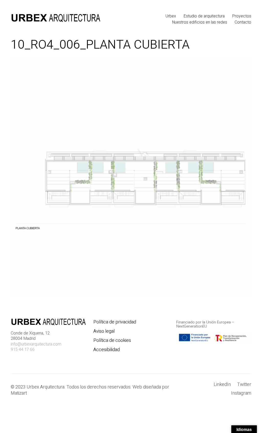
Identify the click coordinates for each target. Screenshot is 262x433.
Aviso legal (104, 331)
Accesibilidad (106, 350)
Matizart (20, 393)
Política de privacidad (114, 322)
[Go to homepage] (55, 19)
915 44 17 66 (23, 349)
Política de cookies (112, 341)
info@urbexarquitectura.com (36, 344)
